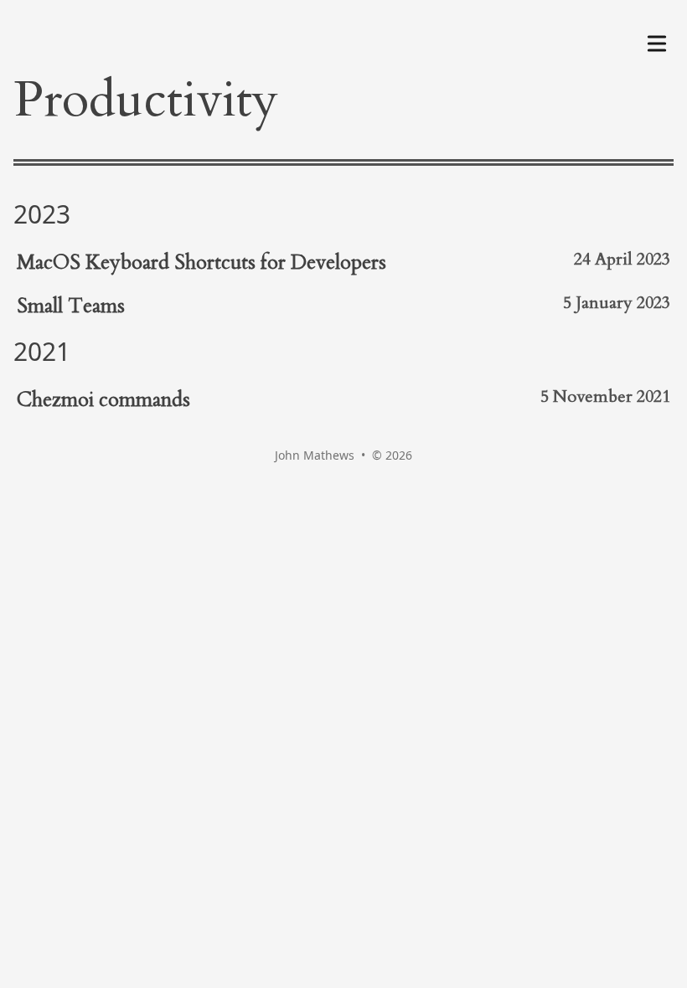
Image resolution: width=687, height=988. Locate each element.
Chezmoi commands (103, 400)
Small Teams (71, 306)
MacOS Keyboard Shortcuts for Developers (201, 262)
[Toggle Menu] (656, 40)
